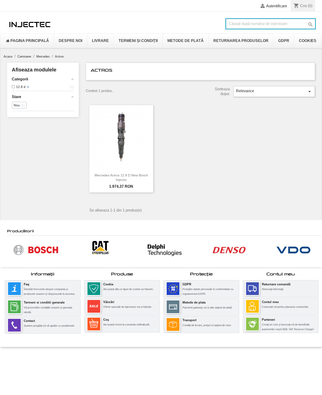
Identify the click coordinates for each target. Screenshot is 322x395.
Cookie (108, 284)
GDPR (186, 284)
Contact (29, 321)
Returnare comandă (276, 284)
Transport (189, 320)
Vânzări (108, 302)
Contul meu (270, 302)
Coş (106, 319)
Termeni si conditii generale (44, 302)
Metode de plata (194, 302)
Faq (26, 284)
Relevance (274, 91)
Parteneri (268, 319)
